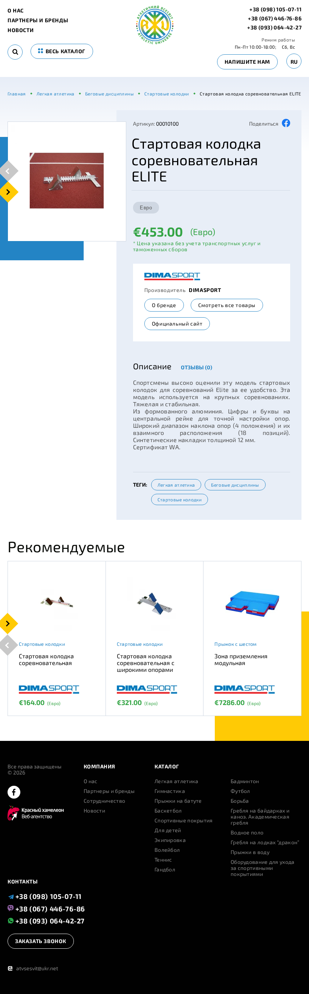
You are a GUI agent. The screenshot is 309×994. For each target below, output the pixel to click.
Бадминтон (245, 781)
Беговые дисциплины (235, 484)
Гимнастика (169, 791)
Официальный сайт (177, 323)
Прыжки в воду (250, 852)
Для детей (167, 830)
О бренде (164, 305)
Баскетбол (168, 811)
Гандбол (164, 869)
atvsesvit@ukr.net (33, 968)
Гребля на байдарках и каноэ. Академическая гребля (260, 817)
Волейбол (167, 850)
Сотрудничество (104, 801)
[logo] (154, 42)
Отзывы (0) (196, 367)
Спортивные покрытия (183, 820)
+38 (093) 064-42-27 (274, 28)
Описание (152, 366)
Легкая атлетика (176, 484)
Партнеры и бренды (38, 20)
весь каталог (65, 51)
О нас (16, 11)
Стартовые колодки (180, 499)
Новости (21, 30)
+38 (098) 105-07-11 (275, 9)
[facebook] (14, 793)
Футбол (240, 791)
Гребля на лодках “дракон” (265, 842)
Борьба (240, 801)
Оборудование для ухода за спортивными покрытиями (263, 868)
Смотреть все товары (226, 305)
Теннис (163, 860)
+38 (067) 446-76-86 (274, 18)
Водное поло (247, 833)
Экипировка (170, 840)
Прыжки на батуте (178, 801)
